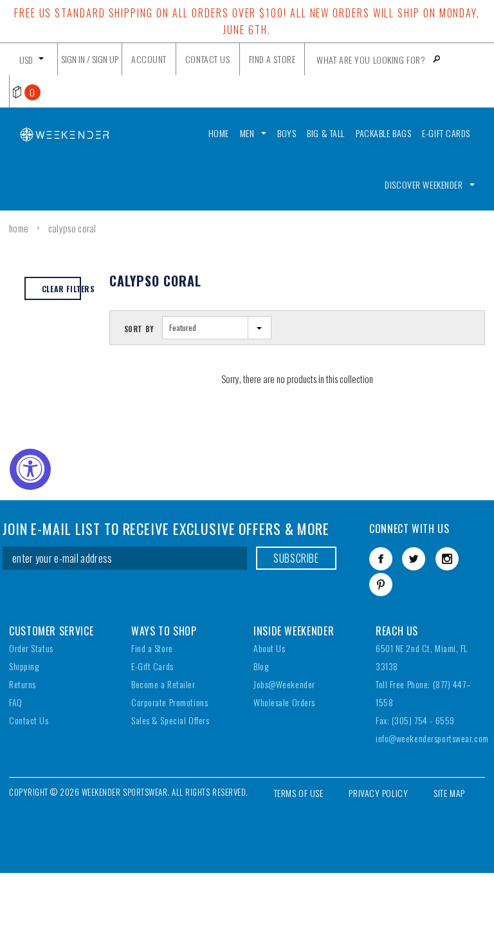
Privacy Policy (378, 793)
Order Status (31, 648)
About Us (269, 648)
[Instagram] (447, 558)
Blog (260, 666)
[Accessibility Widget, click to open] (30, 469)
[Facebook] (380, 558)
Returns (22, 684)
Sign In (73, 59)
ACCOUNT (149, 59)
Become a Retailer (163, 684)
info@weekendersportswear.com (432, 738)
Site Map (449, 793)
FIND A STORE (272, 59)
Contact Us (29, 720)
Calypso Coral (72, 228)
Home (18, 228)
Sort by (139, 329)
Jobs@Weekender (284, 684)
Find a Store (152, 648)
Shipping (24, 666)
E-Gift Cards (152, 666)
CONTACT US (207, 59)
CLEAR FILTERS (61, 288)
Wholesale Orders (284, 702)
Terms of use (299, 793)
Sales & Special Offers (170, 720)
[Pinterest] (380, 584)
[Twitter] (413, 558)
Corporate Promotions (169, 702)
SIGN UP (105, 59)
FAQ (16, 702)
